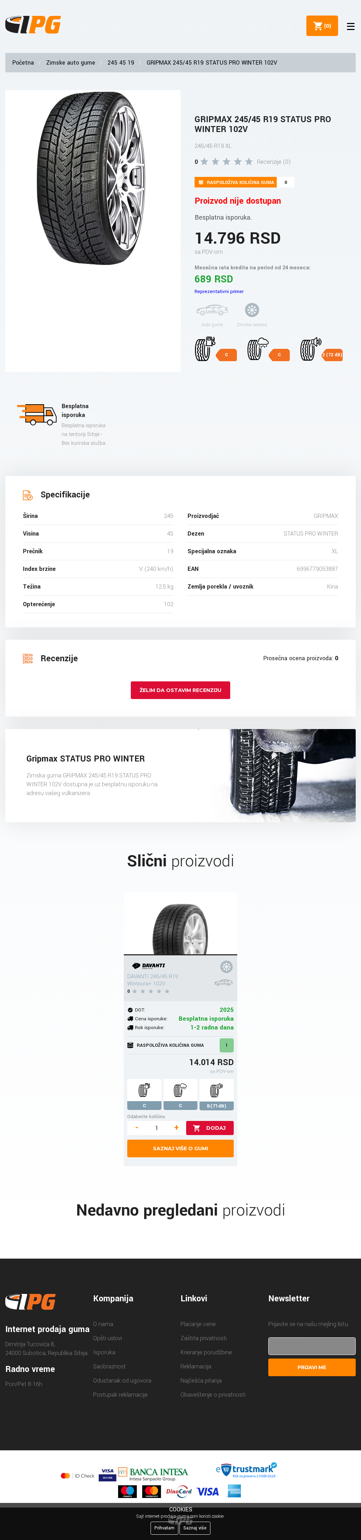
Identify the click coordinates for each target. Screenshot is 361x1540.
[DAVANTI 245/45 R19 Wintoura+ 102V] (180, 923)
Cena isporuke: (151, 1018)
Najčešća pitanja (201, 1381)
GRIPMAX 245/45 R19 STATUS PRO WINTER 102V (212, 63)
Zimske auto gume (70, 63)
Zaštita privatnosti (203, 1338)
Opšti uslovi (107, 1338)
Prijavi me (312, 1367)
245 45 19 (121, 63)
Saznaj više (195, 1528)
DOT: (140, 1010)
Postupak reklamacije (120, 1395)
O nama (103, 1324)
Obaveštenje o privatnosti (212, 1395)
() (326, 26)
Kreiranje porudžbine (206, 1352)
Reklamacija (195, 1366)
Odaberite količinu (146, 1116)
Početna (23, 63)
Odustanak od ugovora (122, 1381)
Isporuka (104, 1352)
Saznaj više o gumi (180, 1148)
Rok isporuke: (149, 1027)
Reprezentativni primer (219, 291)
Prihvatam (164, 1528)
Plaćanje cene (198, 1324)
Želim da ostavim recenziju (180, 690)
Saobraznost (109, 1366)
